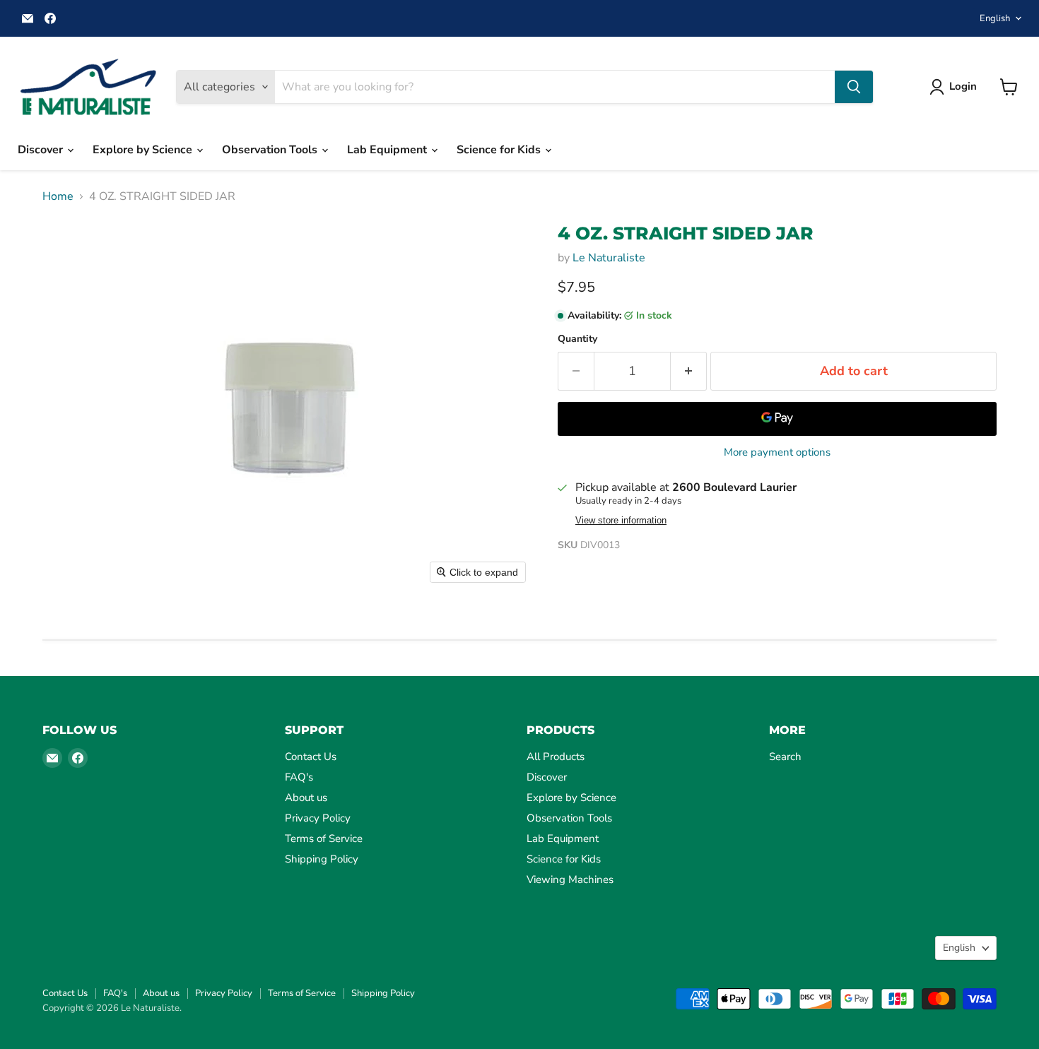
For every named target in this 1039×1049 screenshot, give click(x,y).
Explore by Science (144, 150)
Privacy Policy (318, 818)
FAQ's (299, 777)
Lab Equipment (388, 150)
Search (785, 756)
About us (306, 797)
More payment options (777, 452)
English (995, 18)
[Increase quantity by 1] (689, 371)
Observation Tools (271, 150)
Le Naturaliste (609, 258)
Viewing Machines (570, 879)
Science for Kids (500, 150)
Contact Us (310, 756)
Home (58, 196)
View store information (621, 521)
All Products (556, 756)
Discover (42, 150)
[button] (955, 86)
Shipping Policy (321, 859)
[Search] (854, 87)
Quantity (577, 339)
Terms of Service (324, 838)
